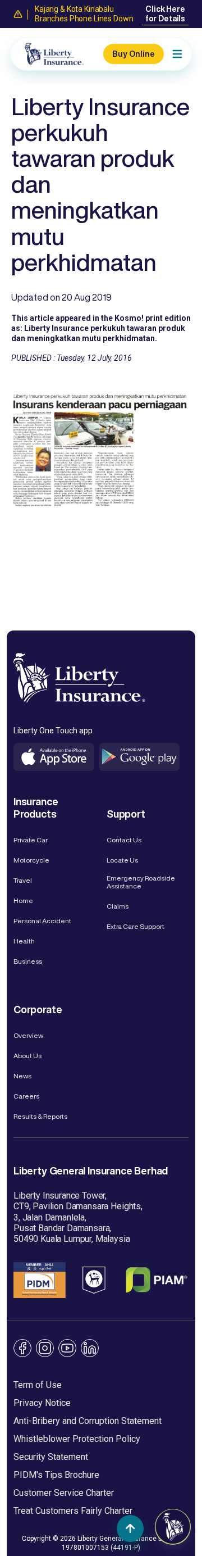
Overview (28, 1035)
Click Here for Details (165, 13)
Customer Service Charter (63, 1492)
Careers (26, 1096)
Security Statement (50, 1456)
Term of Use (37, 1385)
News (22, 1075)
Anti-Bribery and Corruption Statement (87, 1421)
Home (23, 900)
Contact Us (124, 839)
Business (27, 961)
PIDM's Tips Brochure (56, 1474)
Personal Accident (42, 920)
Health (24, 941)
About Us (27, 1055)
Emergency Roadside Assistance (141, 882)
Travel (22, 880)
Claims (117, 906)
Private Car (30, 839)
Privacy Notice (42, 1403)
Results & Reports (40, 1116)
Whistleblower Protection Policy (76, 1438)
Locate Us (122, 860)
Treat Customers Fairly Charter (72, 1510)
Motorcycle (31, 860)
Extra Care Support (135, 926)
